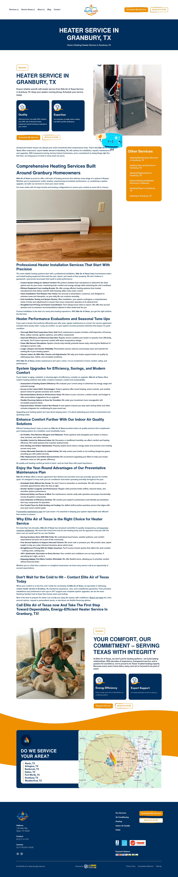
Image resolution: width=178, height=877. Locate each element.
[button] (14, 10)
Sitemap (159, 866)
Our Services (121, 813)
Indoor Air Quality (123, 825)
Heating (119, 821)
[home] (93, 10)
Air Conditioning (122, 817)
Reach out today (96, 598)
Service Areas (27, 9)
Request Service (103, 706)
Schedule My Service (136, 10)
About (40, 9)
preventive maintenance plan (30, 512)
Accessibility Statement (145, 866)
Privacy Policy (130, 866)
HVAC (118, 830)
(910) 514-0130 (159, 10)
